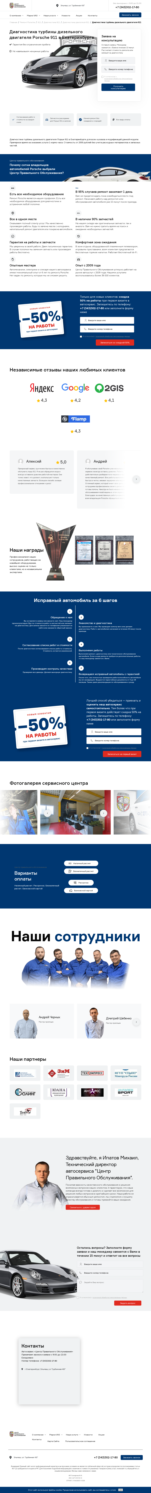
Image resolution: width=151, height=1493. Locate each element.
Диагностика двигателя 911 (76, 22)
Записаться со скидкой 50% (115, 342)
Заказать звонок (130, 15)
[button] (136, 479)
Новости (66, 15)
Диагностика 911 (52, 22)
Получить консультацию (118, 87)
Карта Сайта (53, 1441)
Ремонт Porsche (27, 22)
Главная (13, 22)
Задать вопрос (127, 1303)
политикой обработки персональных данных (118, 80)
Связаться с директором (83, 1207)
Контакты (92, 15)
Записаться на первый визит (122, 754)
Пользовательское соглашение (80, 1441)
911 (39, 22)
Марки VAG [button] (32, 15)
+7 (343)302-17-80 (127, 7)
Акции (79, 15)
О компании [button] (15, 15)
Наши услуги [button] (50, 15)
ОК (120, 1490)
